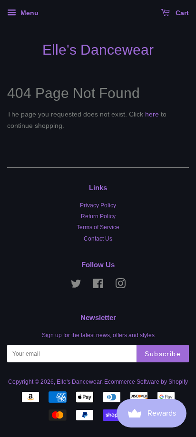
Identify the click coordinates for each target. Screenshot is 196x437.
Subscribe (163, 354)
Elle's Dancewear (98, 50)
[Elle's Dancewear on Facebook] (98, 285)
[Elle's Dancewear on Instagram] (120, 285)
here (152, 114)
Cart (181, 13)
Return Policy (98, 216)
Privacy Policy (98, 205)
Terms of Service (98, 227)
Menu (29, 13)
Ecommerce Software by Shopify (146, 382)
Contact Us (98, 238)
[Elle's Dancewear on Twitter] (76, 285)
